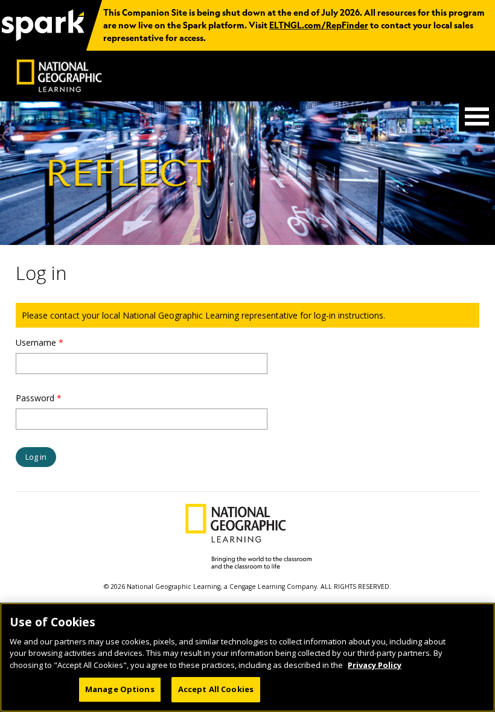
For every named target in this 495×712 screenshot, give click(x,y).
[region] (247, 657)
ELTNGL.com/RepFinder (318, 25)
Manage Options (120, 689)
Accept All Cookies (216, 689)
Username (39, 342)
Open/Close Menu (477, 116)
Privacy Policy (374, 665)
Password (39, 398)
